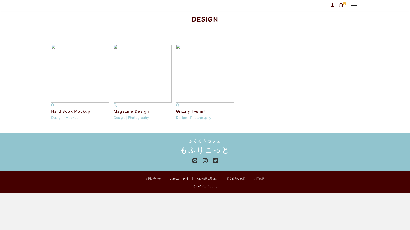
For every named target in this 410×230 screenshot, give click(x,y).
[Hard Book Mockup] (52, 105)
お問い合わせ (153, 178)
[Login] (332, 5)
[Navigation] (354, 5)
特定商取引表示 (236, 178)
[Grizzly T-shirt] (177, 105)
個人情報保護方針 (207, 178)
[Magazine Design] (115, 105)
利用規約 (259, 178)
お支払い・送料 (179, 178)
